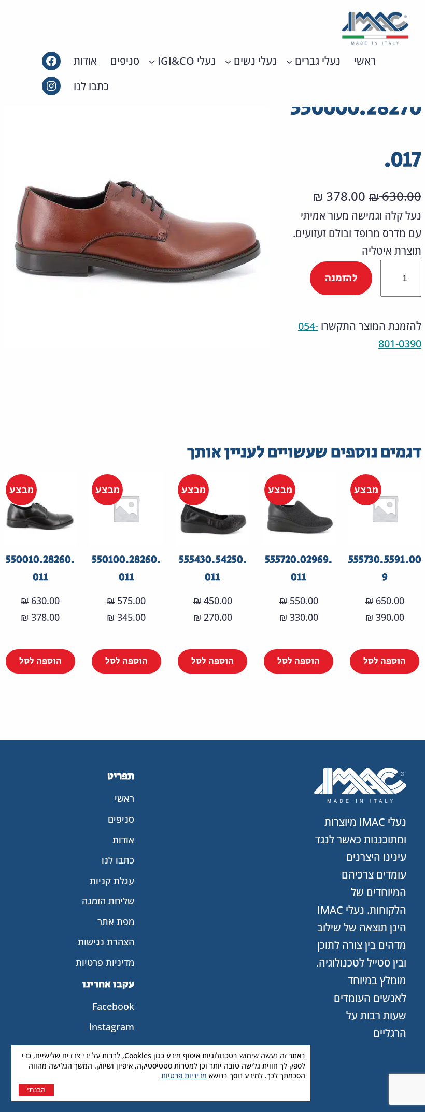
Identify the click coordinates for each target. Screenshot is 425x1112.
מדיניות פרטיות (184, 1075)
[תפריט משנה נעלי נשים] (228, 61)
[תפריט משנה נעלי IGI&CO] (152, 61)
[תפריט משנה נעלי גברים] (289, 61)
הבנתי (36, 1090)
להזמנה (341, 278)
